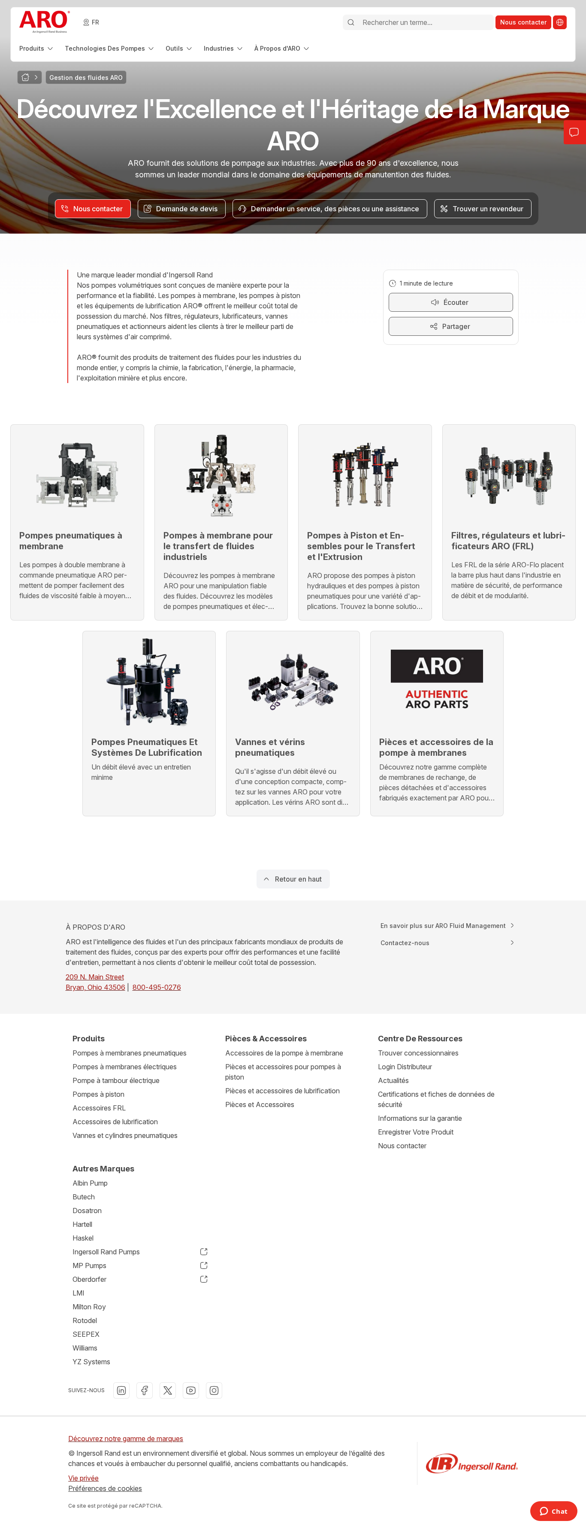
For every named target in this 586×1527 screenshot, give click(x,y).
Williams (84, 1348)
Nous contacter (402, 1145)
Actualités (393, 1080)
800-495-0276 (157, 987)
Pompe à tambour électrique (116, 1080)
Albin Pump (90, 1183)
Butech (83, 1196)
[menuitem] (36, 48)
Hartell (82, 1224)
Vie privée (83, 1478)
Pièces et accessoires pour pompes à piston (283, 1071)
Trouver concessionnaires (418, 1053)
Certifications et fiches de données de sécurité (436, 1099)
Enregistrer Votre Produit (415, 1132)
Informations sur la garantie (420, 1118)
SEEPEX (86, 1334)
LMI (78, 1293)
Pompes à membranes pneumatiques (129, 1053)
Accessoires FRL (99, 1108)
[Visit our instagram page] (214, 1390)
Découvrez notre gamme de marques (125, 1438)
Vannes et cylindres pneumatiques (125, 1135)
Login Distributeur (405, 1066)
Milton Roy (89, 1306)
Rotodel (84, 1320)
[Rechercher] (351, 22)
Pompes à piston (98, 1094)
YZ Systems (91, 1361)
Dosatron (87, 1210)
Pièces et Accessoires (259, 1104)
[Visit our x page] (168, 1390)
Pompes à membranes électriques (124, 1066)
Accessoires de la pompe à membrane (284, 1053)
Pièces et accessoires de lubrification (282, 1090)
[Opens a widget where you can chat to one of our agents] (553, 1512)
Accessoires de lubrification (115, 1121)
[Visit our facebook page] (144, 1390)
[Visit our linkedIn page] (121, 1390)
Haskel (83, 1238)
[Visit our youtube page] (191, 1390)
